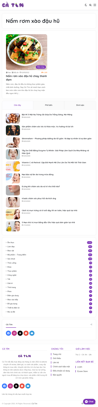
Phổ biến (48, 105)
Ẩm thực (10, 242)
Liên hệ (56, 362)
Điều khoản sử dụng (61, 371)
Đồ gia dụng (12, 304)
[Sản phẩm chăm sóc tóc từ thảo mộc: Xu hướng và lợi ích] (13, 130)
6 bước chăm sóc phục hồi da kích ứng (39, 198)
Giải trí (10, 283)
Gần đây (17, 105)
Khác (9, 267)
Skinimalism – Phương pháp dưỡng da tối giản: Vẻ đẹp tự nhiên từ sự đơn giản (56, 138)
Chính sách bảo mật (61, 366)
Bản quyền (57, 375)
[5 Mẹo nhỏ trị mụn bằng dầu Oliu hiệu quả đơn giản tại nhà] (13, 226)
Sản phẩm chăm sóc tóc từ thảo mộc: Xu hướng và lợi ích (47, 126)
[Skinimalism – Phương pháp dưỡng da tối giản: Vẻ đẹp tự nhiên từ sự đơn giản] (13, 142)
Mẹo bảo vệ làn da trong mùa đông (37, 174)
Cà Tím (34, 404)
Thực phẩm (12, 271)
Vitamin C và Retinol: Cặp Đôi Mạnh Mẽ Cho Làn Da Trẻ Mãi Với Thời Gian (54, 162)
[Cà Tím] (13, 5)
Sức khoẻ (11, 259)
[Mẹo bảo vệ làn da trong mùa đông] (13, 178)
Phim (9, 291)
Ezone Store (82, 371)
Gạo (9, 72)
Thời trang (11, 287)
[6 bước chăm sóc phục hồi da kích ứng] (13, 202)
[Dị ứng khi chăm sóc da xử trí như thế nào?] (13, 190)
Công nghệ (11, 275)
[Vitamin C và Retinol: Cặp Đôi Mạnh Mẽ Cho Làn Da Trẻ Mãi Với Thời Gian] (13, 166)
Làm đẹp (11, 247)
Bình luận (80, 105)
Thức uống (11, 263)
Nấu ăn (16, 72)
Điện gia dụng (13, 295)
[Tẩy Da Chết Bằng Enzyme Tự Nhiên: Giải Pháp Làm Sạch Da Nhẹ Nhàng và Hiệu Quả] (13, 154)
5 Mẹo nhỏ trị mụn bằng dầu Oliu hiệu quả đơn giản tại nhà (48, 222)
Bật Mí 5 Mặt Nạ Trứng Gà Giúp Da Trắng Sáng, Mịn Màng (47, 114)
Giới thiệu (57, 358)
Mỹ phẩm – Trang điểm (16, 255)
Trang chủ (57, 354)
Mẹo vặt (10, 251)
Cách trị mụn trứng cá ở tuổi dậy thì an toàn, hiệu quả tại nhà (49, 210)
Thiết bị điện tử (13, 308)
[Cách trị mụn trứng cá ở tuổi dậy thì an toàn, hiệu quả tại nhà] (13, 214)
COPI (79, 367)
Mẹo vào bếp (12, 300)
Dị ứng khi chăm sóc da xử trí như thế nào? (41, 186)
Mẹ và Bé (11, 312)
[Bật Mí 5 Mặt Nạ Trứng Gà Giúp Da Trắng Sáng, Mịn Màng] (13, 118)
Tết (8, 279)
